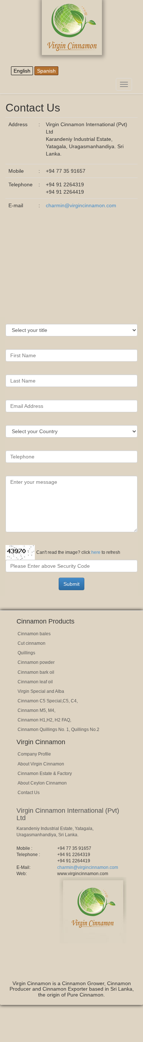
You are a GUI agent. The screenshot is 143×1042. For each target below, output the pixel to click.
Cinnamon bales (34, 633)
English (22, 71)
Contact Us (29, 792)
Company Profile (34, 754)
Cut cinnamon (31, 643)
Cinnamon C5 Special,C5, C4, (48, 700)
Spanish (46, 71)
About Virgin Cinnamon (41, 764)
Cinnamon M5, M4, (36, 710)
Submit (71, 584)
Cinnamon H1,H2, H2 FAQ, (44, 720)
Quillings (26, 652)
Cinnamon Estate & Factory (45, 773)
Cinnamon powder (36, 662)
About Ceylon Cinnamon (42, 783)
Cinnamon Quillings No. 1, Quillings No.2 (58, 729)
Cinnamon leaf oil (35, 681)
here (95, 552)
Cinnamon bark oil (36, 672)
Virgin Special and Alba (41, 691)
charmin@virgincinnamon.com (81, 205)
